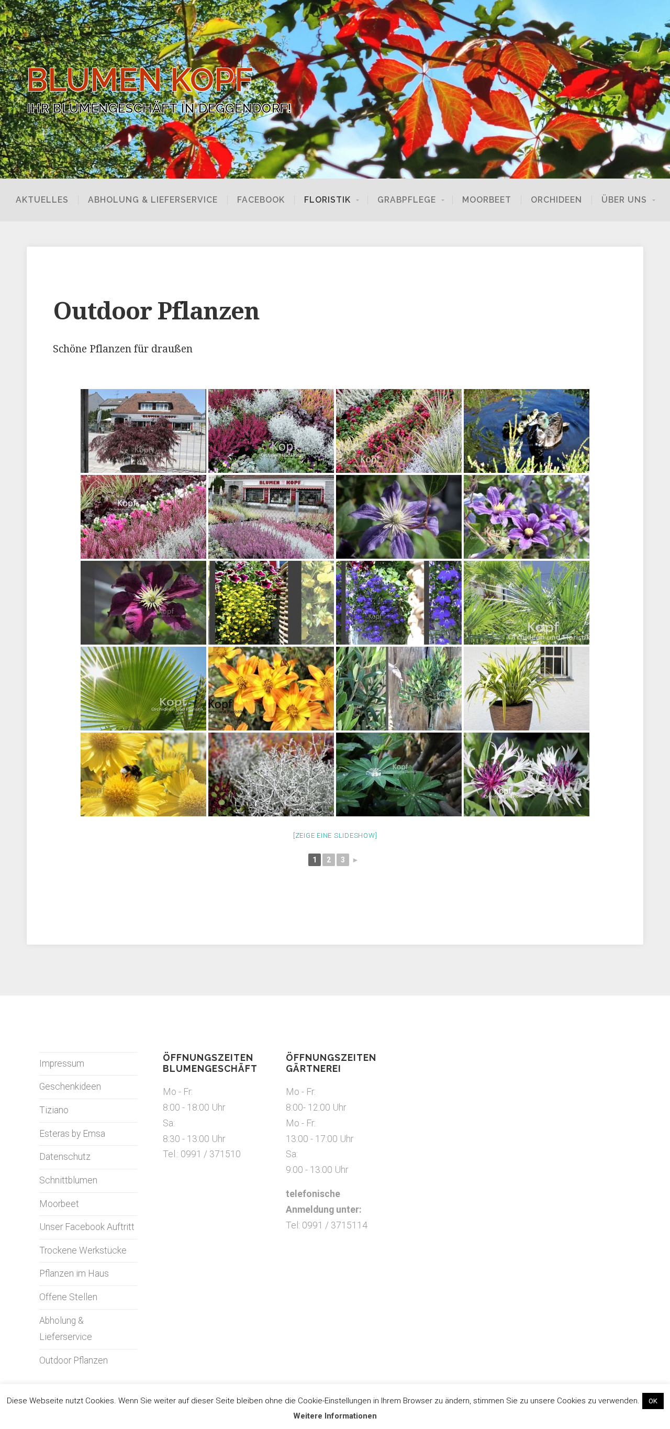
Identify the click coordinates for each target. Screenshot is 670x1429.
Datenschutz (65, 1156)
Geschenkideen (70, 1086)
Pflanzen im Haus (74, 1273)
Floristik (327, 200)
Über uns (624, 200)
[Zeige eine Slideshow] (335, 835)
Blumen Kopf (139, 80)
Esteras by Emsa (72, 1133)
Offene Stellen (68, 1297)
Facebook (261, 200)
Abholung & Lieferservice (153, 200)
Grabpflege (406, 200)
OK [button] (653, 1401)
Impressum (61, 1063)
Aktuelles (42, 200)
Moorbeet (486, 200)
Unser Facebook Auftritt (87, 1227)
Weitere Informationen (335, 1416)
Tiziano (54, 1110)
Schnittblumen (68, 1180)
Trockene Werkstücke (83, 1250)
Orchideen (556, 200)
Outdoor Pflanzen (73, 1360)
